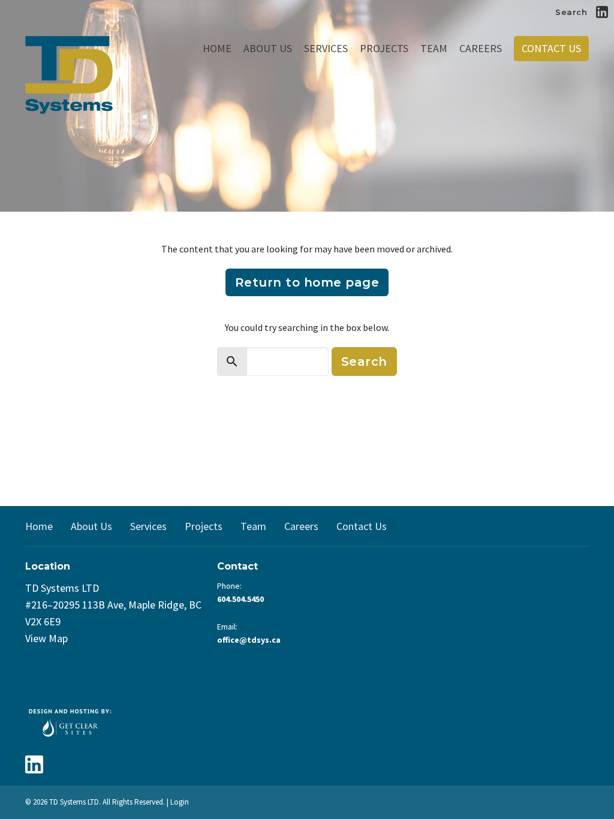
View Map (46, 638)
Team (433, 48)
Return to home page (307, 282)
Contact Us (551, 48)
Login (179, 802)
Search (571, 12)
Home (217, 48)
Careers (480, 48)
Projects (384, 48)
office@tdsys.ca (249, 639)
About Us (267, 48)
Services (326, 48)
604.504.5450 (240, 599)
